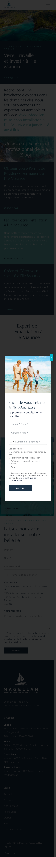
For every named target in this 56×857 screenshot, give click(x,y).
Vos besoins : (15, 449)
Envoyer (20, 488)
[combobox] (12, 442)
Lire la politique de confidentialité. (22, 479)
